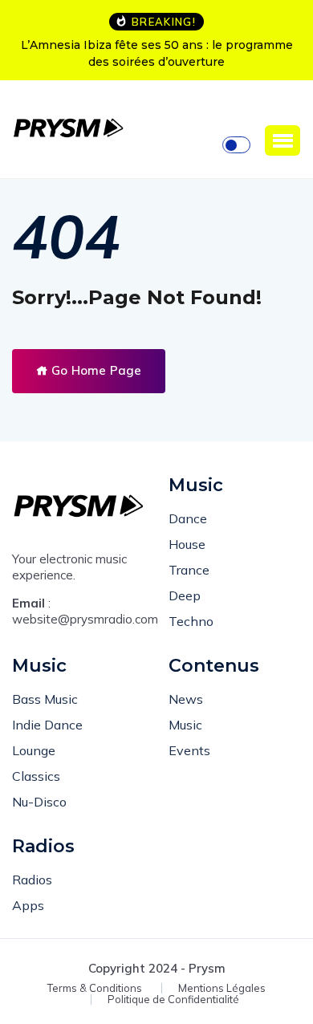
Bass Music (45, 699)
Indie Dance (47, 725)
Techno (191, 621)
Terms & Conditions (94, 988)
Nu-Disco (39, 802)
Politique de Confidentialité (173, 999)
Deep (185, 595)
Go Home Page (94, 370)
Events (189, 750)
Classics (36, 776)
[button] (282, 140)
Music (185, 725)
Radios (32, 880)
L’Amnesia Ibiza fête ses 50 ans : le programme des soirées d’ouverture (157, 53)
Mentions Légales (222, 988)
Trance (189, 570)
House (187, 544)
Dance (188, 518)
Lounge (33, 750)
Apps (28, 905)
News (186, 699)
